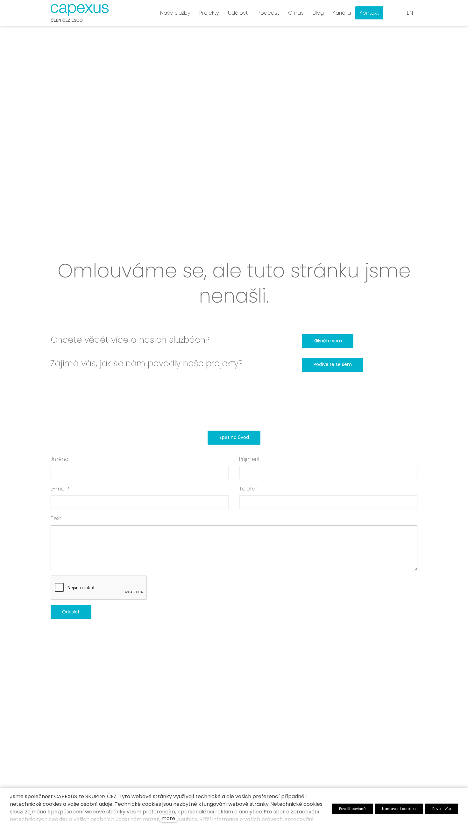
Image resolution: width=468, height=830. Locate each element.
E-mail (60, 488)
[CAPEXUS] (80, 13)
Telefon (249, 488)
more (168, 818)
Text (56, 518)
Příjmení (249, 459)
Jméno (59, 459)
